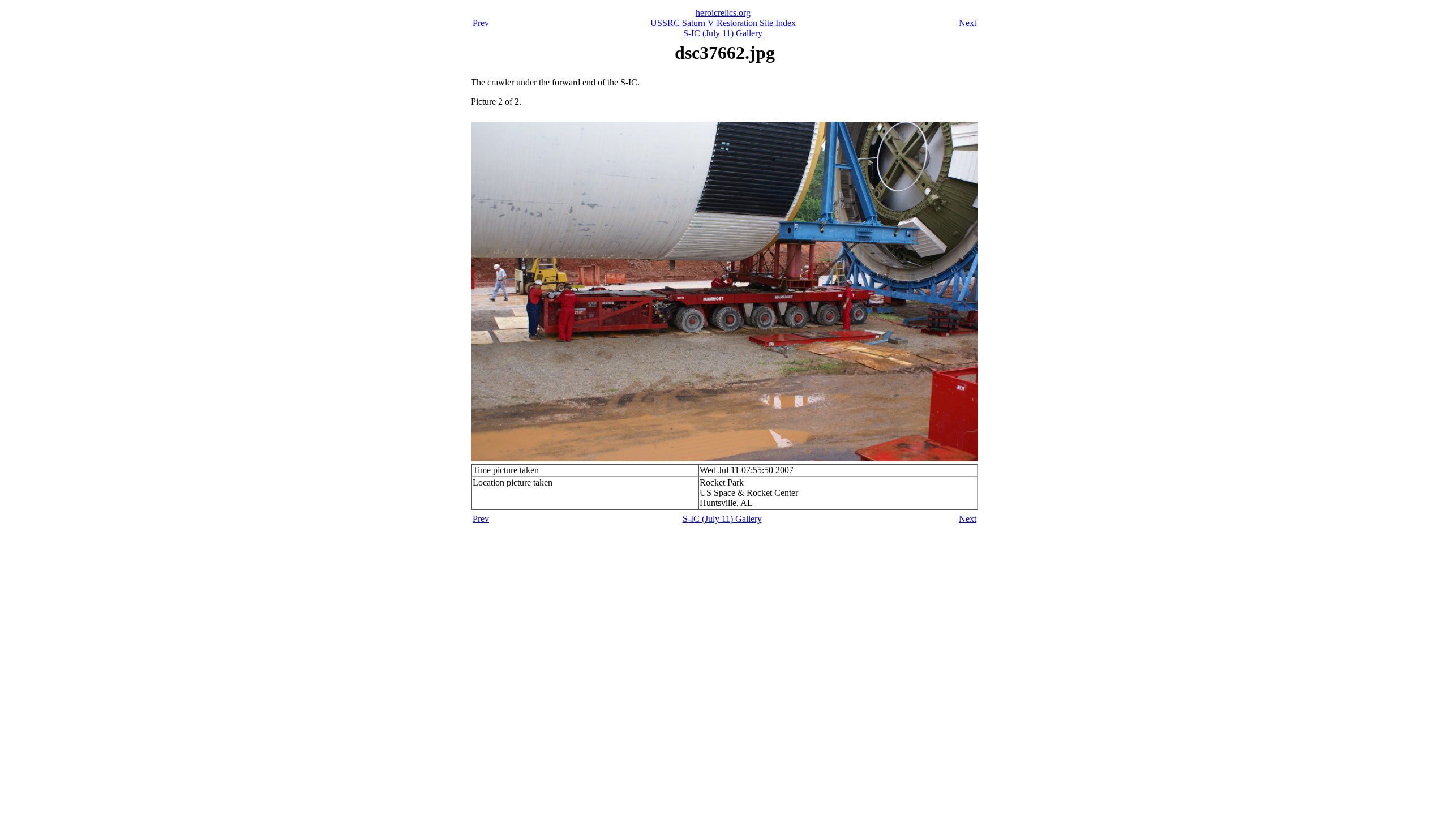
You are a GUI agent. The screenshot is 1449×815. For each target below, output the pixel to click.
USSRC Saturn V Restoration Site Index (723, 23)
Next (967, 23)
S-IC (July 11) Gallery (722, 33)
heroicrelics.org (723, 13)
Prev (481, 23)
